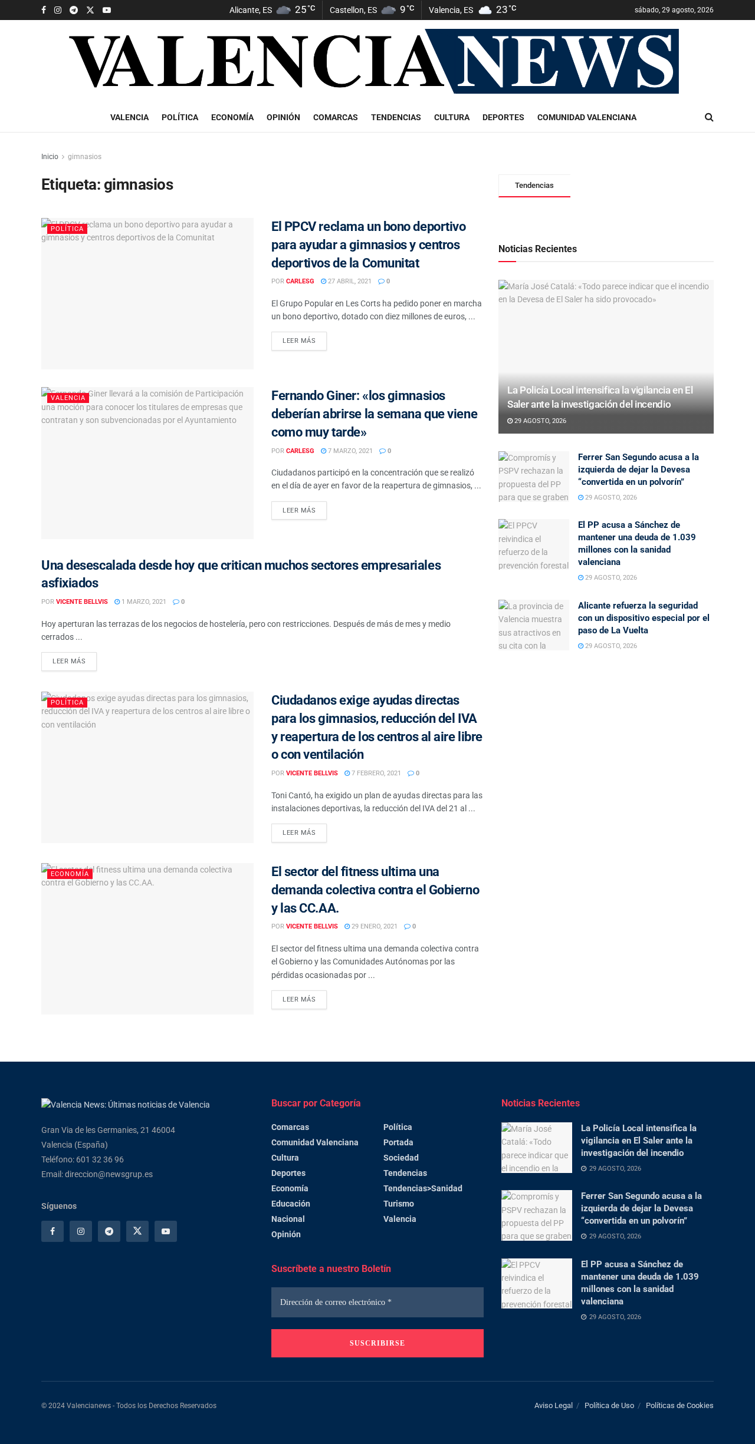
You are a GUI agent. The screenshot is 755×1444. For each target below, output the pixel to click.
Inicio (49, 157)
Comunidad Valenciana (586, 117)
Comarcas (335, 117)
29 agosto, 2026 (539, 421)
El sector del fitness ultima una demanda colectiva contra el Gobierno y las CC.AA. (375, 890)
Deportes (503, 117)
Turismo (398, 1203)
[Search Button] (709, 117)
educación (290, 1203)
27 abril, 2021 (349, 281)
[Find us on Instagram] (57, 10)
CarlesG (300, 281)
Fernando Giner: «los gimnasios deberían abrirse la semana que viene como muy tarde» (374, 414)
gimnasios (84, 157)
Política (180, 117)
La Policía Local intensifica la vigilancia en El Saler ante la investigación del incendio (639, 1140)
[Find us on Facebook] (43, 10)
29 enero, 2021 (374, 926)
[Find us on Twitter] (90, 10)
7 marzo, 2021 (349, 451)
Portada (398, 1142)
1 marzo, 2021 (143, 602)
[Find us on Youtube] (107, 10)
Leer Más (305, 338)
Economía (232, 117)
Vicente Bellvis (82, 602)
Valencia (129, 117)
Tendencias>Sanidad (422, 1188)
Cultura (452, 117)
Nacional (288, 1219)
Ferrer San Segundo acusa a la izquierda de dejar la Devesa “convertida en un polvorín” (638, 469)
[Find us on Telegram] (74, 10)
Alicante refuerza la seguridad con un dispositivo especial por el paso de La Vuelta (644, 618)
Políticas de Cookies (680, 1405)
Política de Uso (609, 1405)
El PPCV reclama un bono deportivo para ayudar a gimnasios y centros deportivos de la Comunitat (368, 244)
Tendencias (396, 117)
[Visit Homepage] (377, 61)
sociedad (401, 1157)
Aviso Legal (553, 1405)
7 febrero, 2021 (375, 773)
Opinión (283, 117)
